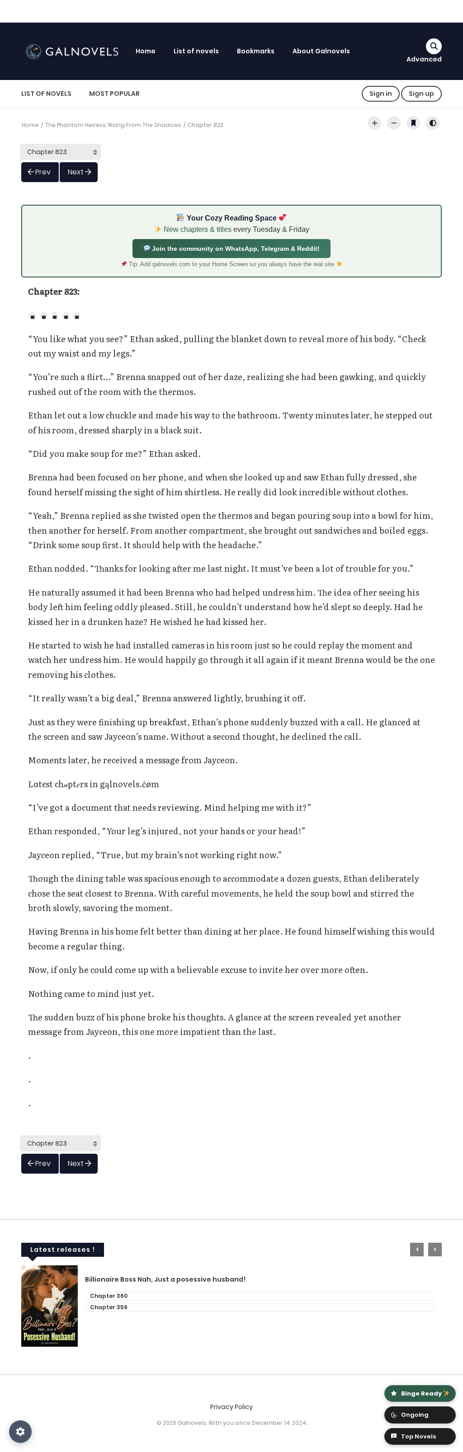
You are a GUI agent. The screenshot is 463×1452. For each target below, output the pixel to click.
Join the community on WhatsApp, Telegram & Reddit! (235, 248)
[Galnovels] (73, 50)
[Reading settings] (20, 1431)
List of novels (196, 51)
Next (76, 172)
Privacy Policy (231, 1406)
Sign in (380, 93)
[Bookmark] (413, 123)
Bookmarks (255, 51)
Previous (417, 1249)
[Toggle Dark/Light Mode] (432, 123)
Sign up (421, 93)
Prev (43, 172)
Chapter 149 (108, 1307)
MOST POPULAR (114, 93)
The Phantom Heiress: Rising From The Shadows (113, 125)
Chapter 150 (108, 1296)
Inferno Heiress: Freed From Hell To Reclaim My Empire (176, 1279)
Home (146, 51)
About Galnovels (321, 51)
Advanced (424, 59)
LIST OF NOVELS (46, 93)
